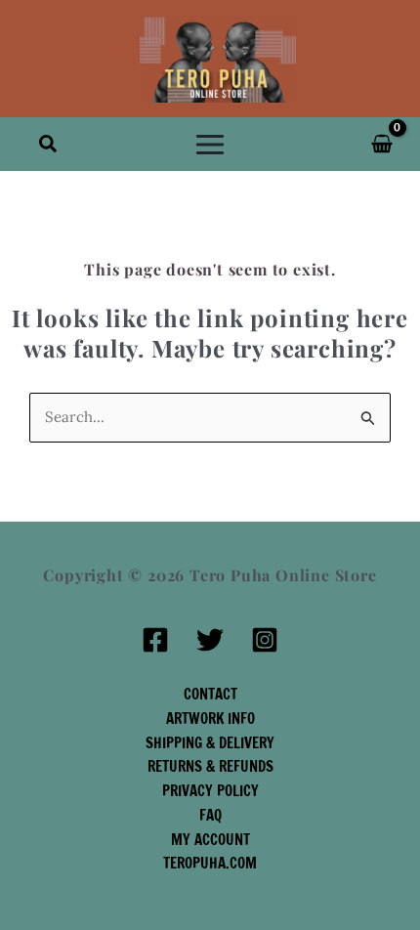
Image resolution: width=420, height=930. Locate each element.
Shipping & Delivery (210, 743)
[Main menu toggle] (210, 144)
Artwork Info (210, 718)
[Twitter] (210, 640)
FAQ (210, 815)
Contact (210, 694)
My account (210, 839)
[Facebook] (155, 640)
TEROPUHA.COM (210, 863)
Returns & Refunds (210, 766)
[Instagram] (264, 640)
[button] (49, 144)
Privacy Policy (210, 791)
